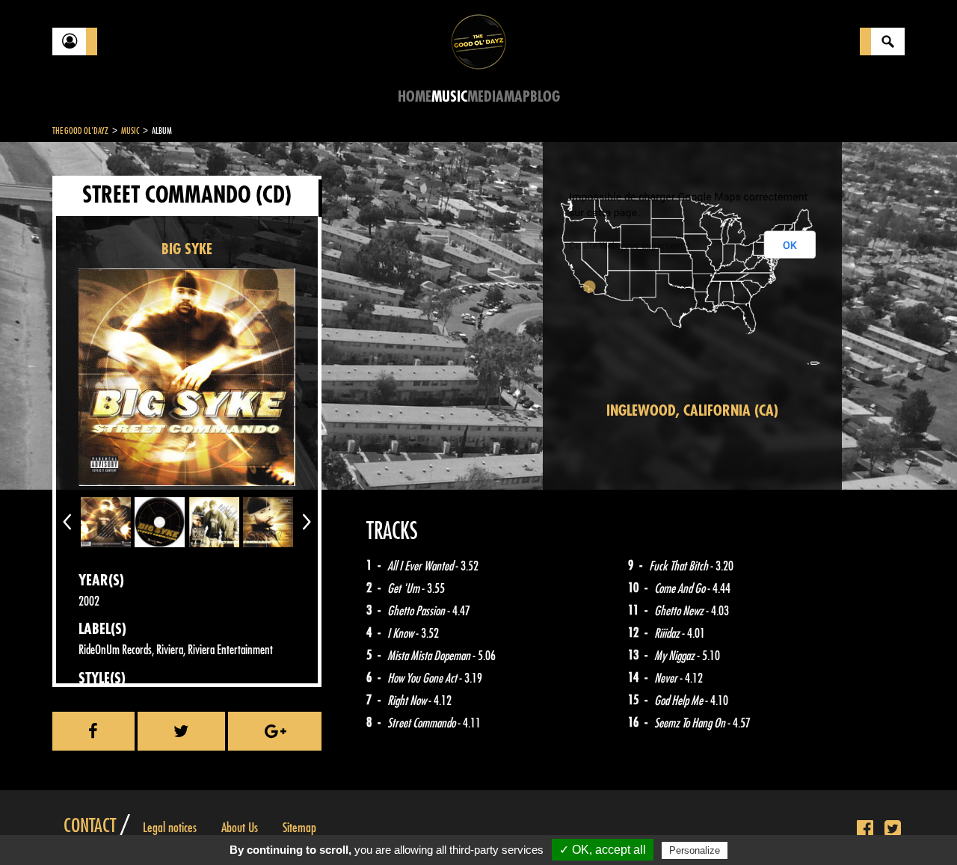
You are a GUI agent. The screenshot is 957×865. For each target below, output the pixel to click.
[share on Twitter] (182, 731)
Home (414, 97)
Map (517, 97)
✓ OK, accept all (602, 849)
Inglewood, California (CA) (692, 411)
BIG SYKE (186, 249)
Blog (545, 97)
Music (449, 97)
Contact (90, 826)
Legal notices (170, 827)
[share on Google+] (274, 731)
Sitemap (299, 827)
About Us (239, 827)
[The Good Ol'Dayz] (478, 40)
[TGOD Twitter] (892, 829)
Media (485, 97)
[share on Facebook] (93, 731)
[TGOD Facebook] (865, 829)
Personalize (694, 850)
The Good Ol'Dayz (80, 130)
